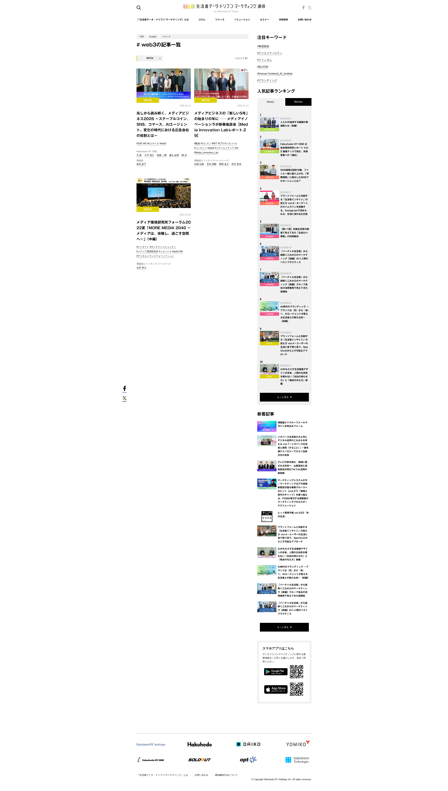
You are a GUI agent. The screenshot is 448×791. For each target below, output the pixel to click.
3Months (298, 102)
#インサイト (142, 247)
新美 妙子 (141, 164)
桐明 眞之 (224, 164)
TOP (142, 36)
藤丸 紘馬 (174, 155)
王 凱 (139, 155)
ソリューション (242, 20)
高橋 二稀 (162, 155)
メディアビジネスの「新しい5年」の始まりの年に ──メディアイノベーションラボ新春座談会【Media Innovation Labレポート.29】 (221, 124)
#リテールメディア (224, 148)
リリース (219, 20)
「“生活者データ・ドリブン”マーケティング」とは (162, 775)
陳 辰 (184, 155)
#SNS (139, 143)
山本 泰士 (141, 267)
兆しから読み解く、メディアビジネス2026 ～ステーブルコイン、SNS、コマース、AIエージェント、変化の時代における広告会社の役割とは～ (163, 124)
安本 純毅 (211, 164)
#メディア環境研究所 (147, 251)
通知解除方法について (226, 775)
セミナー (264, 20)
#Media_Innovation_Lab (206, 152)
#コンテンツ (200, 148)
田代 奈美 (236, 164)
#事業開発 (263, 46)
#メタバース (231, 143)
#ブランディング (267, 80)
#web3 (163, 143)
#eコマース (153, 143)
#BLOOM (262, 66)
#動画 (197, 143)
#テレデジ (206, 143)
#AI (145, 143)
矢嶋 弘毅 (199, 164)
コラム (201, 20)
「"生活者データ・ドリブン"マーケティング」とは (162, 20)
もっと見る (283, 397)
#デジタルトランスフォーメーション (155, 256)
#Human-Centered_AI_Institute (275, 73)
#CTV (221, 143)
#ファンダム (264, 59)
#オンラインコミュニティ (163, 247)
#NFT (214, 143)
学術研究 (283, 20)
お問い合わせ (305, 20)
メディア (166, 36)
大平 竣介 (149, 155)
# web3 (152, 36)
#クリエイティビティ (269, 53)
